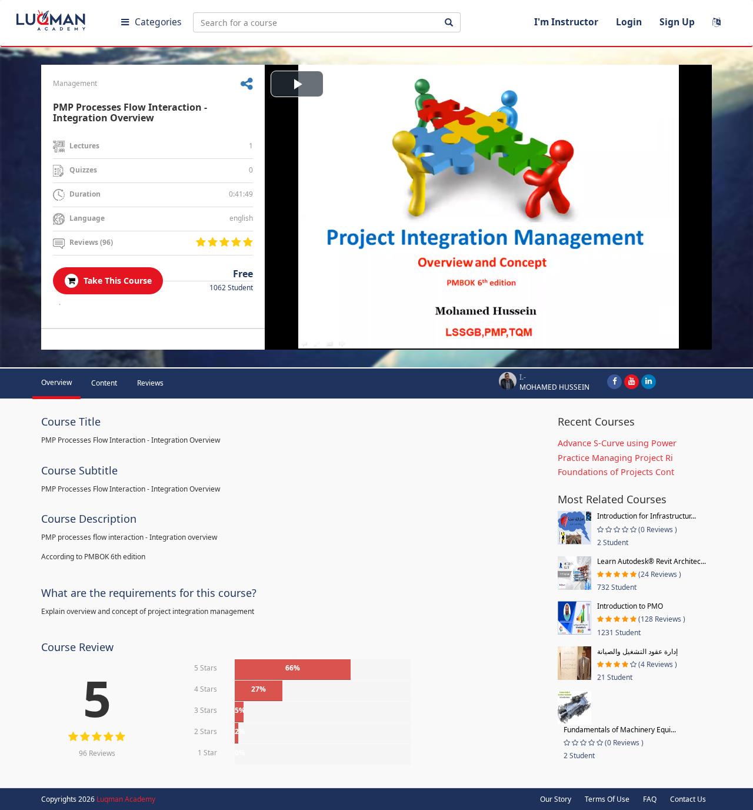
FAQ (650, 799)
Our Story (555, 799)
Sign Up (677, 21)
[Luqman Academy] (59, 18)
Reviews (150, 383)
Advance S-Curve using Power (617, 443)
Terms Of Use (607, 799)
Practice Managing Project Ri (615, 457)
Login (629, 21)
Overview (56, 382)
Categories (158, 21)
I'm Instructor (566, 21)
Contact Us (688, 799)
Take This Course (116, 280)
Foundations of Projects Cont (616, 471)
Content (104, 383)
